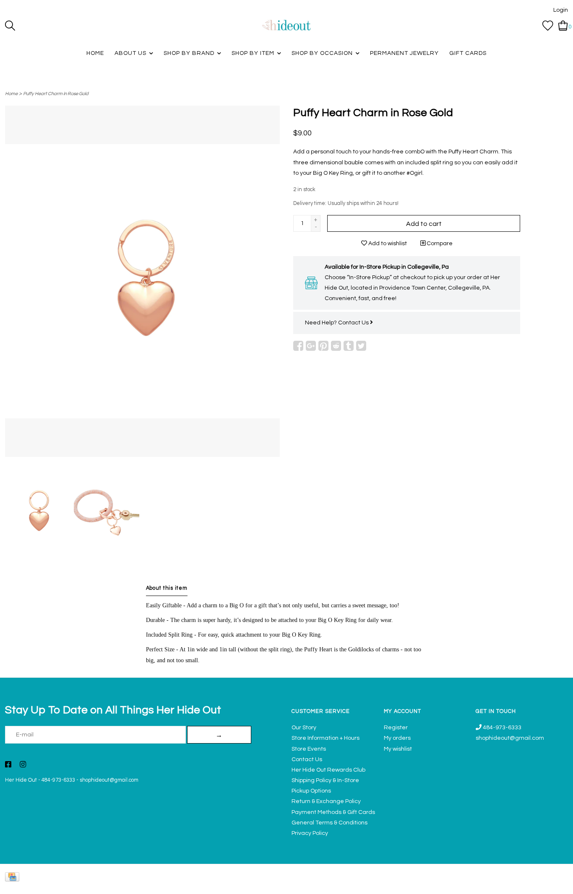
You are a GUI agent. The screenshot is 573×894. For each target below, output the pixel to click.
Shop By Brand (189, 53)
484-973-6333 (58, 780)
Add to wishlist (387, 243)
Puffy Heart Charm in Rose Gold (56, 93)
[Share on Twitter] (361, 346)
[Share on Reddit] (336, 346)
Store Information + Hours (325, 738)
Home (95, 53)
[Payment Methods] (13, 879)
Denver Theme (493, 883)
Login (560, 10)
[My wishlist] (547, 26)
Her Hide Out (21, 780)
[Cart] (563, 26)
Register (396, 728)
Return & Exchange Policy (326, 801)
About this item (167, 588)
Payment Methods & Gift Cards (333, 812)
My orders (397, 738)
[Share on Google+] (311, 346)
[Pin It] (323, 346)
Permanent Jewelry (404, 53)
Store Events (309, 749)
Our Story (304, 728)
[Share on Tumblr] (349, 346)
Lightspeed (559, 883)
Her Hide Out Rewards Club (328, 770)
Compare (439, 243)
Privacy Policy (310, 833)
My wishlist (398, 749)
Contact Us (354, 323)
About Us (130, 53)
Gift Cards (468, 53)
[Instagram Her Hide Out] (23, 765)
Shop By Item (253, 53)
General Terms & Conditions (329, 823)
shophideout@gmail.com (109, 780)
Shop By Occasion (322, 53)
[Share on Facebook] (298, 346)
